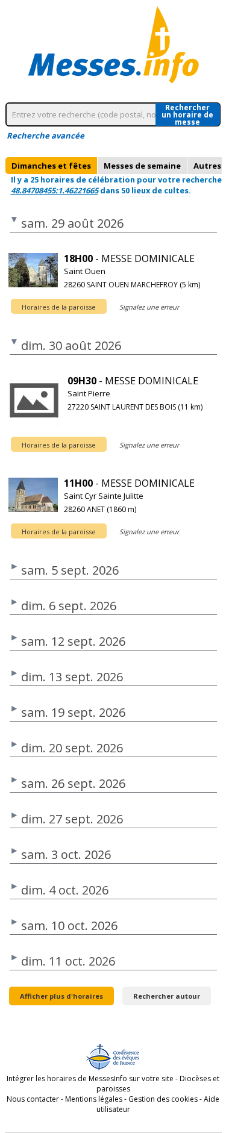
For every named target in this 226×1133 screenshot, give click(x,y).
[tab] (51, 165)
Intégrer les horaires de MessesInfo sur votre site (90, 1078)
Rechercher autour (166, 995)
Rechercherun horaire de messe (187, 114)
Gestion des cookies (163, 1099)
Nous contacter (33, 1099)
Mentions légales (93, 1099)
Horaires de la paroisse (59, 306)
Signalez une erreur (149, 306)
